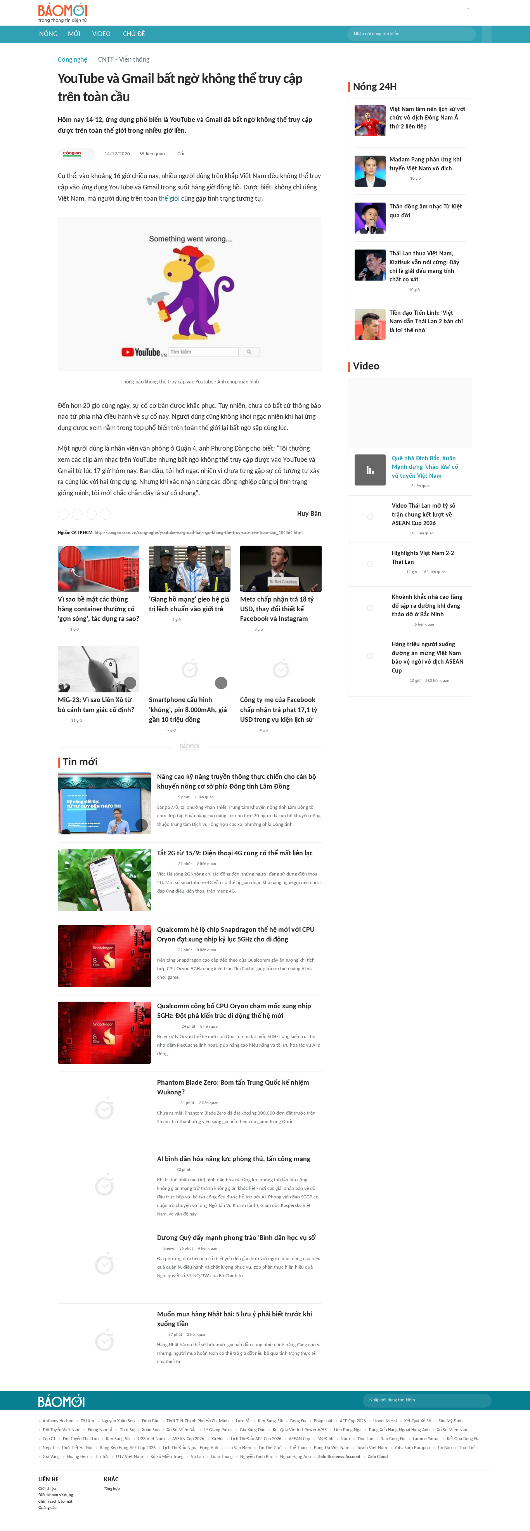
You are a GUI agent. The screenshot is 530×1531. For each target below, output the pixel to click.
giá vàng (51, 1457)
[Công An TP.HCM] (71, 154)
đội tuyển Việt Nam (62, 1430)
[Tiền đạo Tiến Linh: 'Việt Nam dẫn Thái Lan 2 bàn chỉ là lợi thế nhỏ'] (370, 324)
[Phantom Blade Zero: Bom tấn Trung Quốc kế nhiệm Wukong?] (104, 1109)
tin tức (102, 1457)
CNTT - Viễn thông (123, 60)
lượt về (243, 1421)
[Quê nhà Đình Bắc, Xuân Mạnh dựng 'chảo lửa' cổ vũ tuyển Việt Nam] (370, 469)
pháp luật (323, 1421)
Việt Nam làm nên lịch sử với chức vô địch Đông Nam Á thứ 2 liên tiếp (428, 118)
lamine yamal (426, 1439)
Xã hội (217, 1439)
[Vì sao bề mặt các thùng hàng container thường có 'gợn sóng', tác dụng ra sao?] (98, 569)
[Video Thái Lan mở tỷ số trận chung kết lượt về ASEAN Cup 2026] (370, 517)
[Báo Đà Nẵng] (167, 1027)
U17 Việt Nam (129, 1457)
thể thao (298, 1448)
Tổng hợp (112, 1489)
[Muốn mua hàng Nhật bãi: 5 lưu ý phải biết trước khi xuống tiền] (104, 1341)
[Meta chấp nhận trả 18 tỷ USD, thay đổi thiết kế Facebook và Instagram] (281, 569)
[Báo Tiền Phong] (247, 730)
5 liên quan (424, 624)
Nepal (48, 1448)
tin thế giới (270, 1448)
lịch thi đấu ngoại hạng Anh (190, 1448)
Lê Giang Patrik (218, 1430)
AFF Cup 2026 (353, 1421)
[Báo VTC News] (401, 624)
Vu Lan (197, 1457)
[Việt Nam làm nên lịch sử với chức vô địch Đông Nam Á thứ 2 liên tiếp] (370, 120)
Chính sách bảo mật (55, 1502)
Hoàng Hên (77, 1457)
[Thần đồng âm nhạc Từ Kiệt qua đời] (370, 218)
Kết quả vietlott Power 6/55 (300, 1430)
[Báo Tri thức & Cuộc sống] (166, 1103)
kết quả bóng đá (463, 1439)
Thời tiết (467, 1448)
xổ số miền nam (453, 1430)
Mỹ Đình (325, 1439)
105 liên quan (422, 533)
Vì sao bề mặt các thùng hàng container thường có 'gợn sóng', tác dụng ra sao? (98, 609)
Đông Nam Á (100, 1430)
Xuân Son (150, 1430)
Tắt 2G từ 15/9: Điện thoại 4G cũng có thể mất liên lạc (235, 853)
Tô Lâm (87, 1421)
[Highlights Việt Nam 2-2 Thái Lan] (370, 564)
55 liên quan (152, 153)
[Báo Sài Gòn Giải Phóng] (164, 1170)
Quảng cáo (47, 1508)
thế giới (169, 199)
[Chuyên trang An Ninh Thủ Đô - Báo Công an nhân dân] (62, 721)
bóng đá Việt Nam (332, 1448)
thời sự (127, 1430)
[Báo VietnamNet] (398, 533)
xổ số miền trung (167, 1457)
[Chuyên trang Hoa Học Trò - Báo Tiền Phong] (62, 630)
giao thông (222, 1457)
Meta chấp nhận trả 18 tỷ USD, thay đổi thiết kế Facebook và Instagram (277, 609)
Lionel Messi (385, 1421)
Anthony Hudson (58, 1421)
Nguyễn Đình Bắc (256, 1457)
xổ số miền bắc (181, 1430)
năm (345, 1439)
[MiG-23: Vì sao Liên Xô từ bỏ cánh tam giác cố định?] (98, 669)
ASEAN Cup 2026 (188, 1439)
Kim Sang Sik (118, 1439)
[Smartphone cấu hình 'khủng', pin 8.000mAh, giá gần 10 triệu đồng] (189, 669)
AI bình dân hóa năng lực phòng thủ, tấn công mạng (233, 1159)
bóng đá (298, 1421)
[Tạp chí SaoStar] (397, 179)
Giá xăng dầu (252, 1430)
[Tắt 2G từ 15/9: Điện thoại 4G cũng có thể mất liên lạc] (104, 880)
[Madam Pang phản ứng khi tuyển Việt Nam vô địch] (370, 171)
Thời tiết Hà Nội (76, 1448)
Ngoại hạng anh (295, 1457)
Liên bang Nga (348, 1430)
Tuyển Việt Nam (372, 1448)
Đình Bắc (150, 1421)
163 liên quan (434, 572)
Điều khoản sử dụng (55, 1495)
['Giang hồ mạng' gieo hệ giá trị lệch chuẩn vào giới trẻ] (189, 569)
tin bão (444, 1448)
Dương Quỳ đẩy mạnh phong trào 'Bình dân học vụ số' (237, 1238)
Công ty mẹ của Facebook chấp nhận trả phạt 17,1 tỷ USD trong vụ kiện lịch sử (278, 710)
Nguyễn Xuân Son (118, 1421)
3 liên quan (421, 486)
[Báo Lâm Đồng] (165, 797)
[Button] (487, 34)
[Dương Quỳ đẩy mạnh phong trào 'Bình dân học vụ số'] (104, 1264)
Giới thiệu (47, 1489)
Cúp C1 (49, 1439)
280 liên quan (437, 681)
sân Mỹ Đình (450, 1421)
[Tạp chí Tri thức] (245, 630)
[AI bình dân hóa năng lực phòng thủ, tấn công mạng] (104, 1186)
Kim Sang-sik (270, 1421)
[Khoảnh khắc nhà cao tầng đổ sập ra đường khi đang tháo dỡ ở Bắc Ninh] (370, 608)
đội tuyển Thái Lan (81, 1439)
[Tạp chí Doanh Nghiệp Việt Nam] (156, 730)
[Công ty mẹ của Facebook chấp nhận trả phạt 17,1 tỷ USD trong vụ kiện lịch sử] (281, 669)
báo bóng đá (393, 1439)
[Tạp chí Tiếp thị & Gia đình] (160, 1335)
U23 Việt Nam (151, 1439)
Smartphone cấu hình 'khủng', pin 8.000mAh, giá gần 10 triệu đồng (188, 710)
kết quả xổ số (417, 1421)
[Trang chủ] (62, 13)
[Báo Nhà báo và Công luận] (158, 620)
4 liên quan (207, 1249)
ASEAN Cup (299, 1439)
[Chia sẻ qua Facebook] (63, 514)
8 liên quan (206, 950)
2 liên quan (204, 797)
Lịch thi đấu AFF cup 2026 (256, 1439)
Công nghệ (72, 60)
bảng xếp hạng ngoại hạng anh (399, 1430)
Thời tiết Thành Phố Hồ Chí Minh (197, 1421)
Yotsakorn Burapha (412, 1448)
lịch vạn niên (238, 1448)
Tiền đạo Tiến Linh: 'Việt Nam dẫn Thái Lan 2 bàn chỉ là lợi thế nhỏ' (426, 322)
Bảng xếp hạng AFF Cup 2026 (128, 1448)
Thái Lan (365, 1439)
